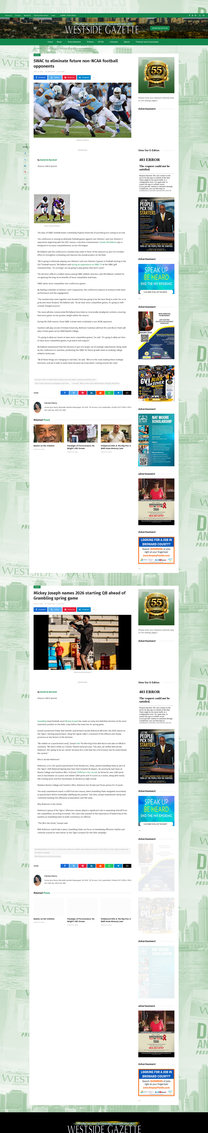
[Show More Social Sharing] (93, 77)
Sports (127, 42)
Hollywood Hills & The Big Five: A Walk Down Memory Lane (116, 447)
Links (53, 15)
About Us (8, 15)
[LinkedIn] (25, 165)
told (78, 743)
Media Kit (27, 15)
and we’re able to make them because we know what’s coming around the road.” (65, 380)
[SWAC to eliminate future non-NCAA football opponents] (82, 110)
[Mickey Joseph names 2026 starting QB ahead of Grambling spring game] (82, 642)
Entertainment (74, 42)
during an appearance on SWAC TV (86, 264)
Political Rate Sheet (41, 15)
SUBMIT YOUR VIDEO (68, 15)
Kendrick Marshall (48, 160)
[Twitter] (25, 159)
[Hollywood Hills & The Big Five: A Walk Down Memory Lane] (116, 433)
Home (50, 42)
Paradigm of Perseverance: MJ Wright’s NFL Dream (80, 447)
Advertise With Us (160, 28)
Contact (18, 15)
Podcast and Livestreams (147, 42)
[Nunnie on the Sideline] (49, 433)
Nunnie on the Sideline (44, 446)
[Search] (203, 15)
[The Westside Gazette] (102, 28)
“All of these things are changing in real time (52, 383)
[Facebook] (25, 153)
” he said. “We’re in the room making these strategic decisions (95, 383)
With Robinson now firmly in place (48, 856)
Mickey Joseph (71, 721)
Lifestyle (114, 42)
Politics (90, 42)
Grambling (42, 721)
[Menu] (35, 28)
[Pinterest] (25, 172)
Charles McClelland (107, 242)
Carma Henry (50, 403)
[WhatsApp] (25, 178)
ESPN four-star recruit (87, 772)
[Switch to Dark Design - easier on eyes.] (200, 15)
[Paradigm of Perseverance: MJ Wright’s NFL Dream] (82, 433)
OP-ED (101, 42)
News (59, 42)
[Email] (25, 184)
